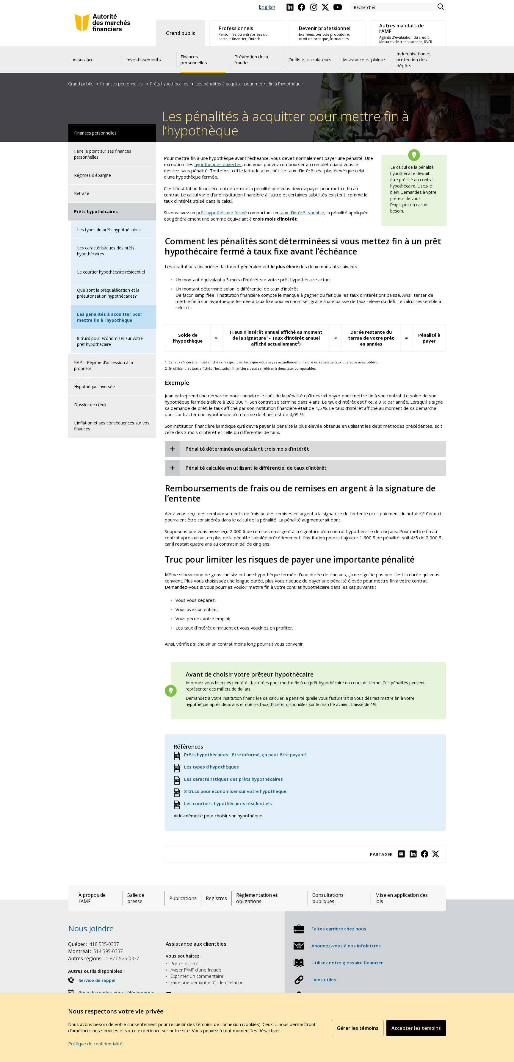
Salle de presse (135, 898)
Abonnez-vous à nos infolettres (346, 946)
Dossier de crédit (90, 404)
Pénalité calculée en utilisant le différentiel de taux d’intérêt (256, 468)
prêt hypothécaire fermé (221, 212)
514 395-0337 (95, 951)
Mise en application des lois (401, 898)
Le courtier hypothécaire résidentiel (111, 272)
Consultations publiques (328, 898)
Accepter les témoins (416, 1028)
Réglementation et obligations (257, 898)
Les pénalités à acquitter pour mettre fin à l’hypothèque (249, 83)
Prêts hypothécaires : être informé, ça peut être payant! (245, 755)
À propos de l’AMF (92, 898)
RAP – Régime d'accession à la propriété (103, 365)
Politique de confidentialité (95, 1044)
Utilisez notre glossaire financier (347, 963)
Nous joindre (91, 928)
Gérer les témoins (357, 1028)
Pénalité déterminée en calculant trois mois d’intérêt (247, 449)
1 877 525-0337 (103, 958)
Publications (183, 898)
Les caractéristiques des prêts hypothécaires (105, 251)
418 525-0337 (93, 944)
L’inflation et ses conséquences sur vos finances (111, 426)
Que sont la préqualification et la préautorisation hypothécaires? (108, 293)
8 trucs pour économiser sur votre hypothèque (235, 791)
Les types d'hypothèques (211, 767)
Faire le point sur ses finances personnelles (102, 154)
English (267, 7)
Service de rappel (97, 980)
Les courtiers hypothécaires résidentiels (228, 803)
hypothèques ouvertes (218, 164)
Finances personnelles (121, 83)
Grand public (80, 83)
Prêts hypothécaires (169, 83)
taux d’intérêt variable (301, 212)
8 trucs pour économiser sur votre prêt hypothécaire (110, 341)
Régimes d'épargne (92, 175)
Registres (216, 898)
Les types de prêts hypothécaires (109, 229)
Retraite (81, 193)
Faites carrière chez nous (338, 929)
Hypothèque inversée (94, 386)
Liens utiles (323, 980)
